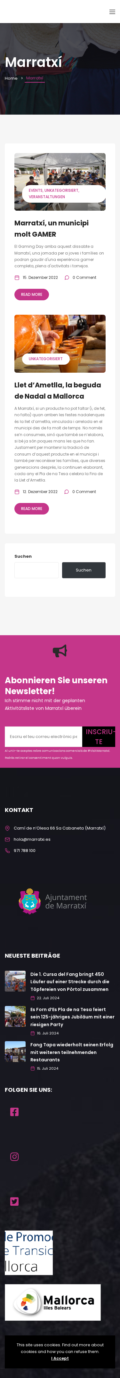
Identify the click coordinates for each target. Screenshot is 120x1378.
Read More (31, 294)
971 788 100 (25, 850)
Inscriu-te (101, 736)
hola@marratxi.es (32, 839)
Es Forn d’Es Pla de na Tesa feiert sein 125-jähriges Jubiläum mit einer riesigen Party (72, 1017)
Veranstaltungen (47, 196)
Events (36, 190)
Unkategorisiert (61, 190)
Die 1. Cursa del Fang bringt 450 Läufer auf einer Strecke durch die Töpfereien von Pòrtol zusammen (69, 982)
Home (11, 78)
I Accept (60, 1358)
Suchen (23, 556)
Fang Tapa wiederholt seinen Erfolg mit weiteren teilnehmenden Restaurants (71, 1052)
